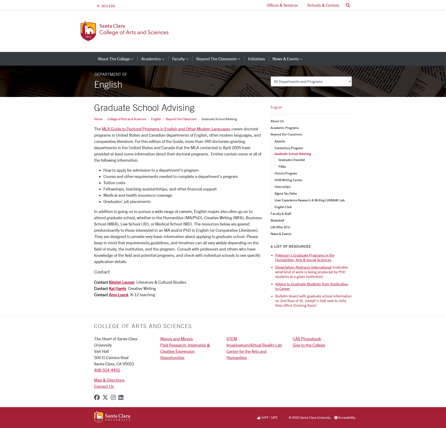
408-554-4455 (107, 370)
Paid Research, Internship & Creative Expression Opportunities (185, 351)
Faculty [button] (182, 58)
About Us (277, 121)
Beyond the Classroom (181, 119)
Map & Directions (109, 380)
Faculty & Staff (281, 214)
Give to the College (309, 345)
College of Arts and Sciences (126, 119)
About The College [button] (118, 58)
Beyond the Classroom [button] (220, 58)
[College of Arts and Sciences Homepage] (132, 38)
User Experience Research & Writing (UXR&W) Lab (310, 200)
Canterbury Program (289, 148)
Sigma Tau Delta (286, 193)
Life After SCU (280, 227)
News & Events (281, 234)
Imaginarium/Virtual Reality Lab (254, 345)
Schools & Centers (323, 5)
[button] (348, 5)
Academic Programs (285, 128)
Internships (282, 187)
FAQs (282, 166)
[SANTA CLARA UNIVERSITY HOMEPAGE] (112, 417)
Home (98, 119)
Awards (280, 141)
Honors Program (286, 173)
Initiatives (256, 58)
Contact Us (104, 386)
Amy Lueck (118, 294)
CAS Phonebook (307, 338)
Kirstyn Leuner (121, 282)
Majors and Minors (176, 338)
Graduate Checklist (292, 160)
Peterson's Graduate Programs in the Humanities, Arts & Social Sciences (304, 257)
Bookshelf (277, 220)
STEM (231, 338)
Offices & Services (282, 5)
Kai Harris (117, 288)
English (156, 119)
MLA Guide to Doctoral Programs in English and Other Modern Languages (166, 128)
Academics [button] (154, 58)
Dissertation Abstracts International (303, 267)
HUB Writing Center (288, 180)
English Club (283, 207)
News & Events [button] (289, 58)
